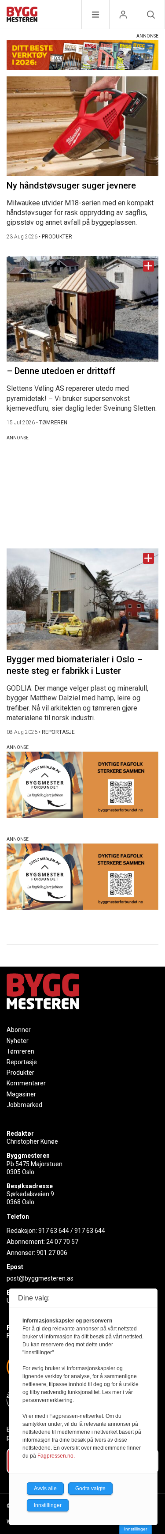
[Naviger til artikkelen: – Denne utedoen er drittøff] (82, 309)
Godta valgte (90, 1488)
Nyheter (18, 1040)
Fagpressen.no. (56, 1456)
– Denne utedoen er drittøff (61, 371)
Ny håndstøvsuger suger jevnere (71, 185)
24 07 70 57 (62, 1241)
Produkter (20, 1072)
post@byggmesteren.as (40, 1278)
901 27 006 (52, 1252)
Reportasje (22, 1061)
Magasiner (21, 1094)
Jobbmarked (24, 1104)
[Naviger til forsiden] (22, 16)
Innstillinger (135, 1528)
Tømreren (20, 1051)
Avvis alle (45, 1488)
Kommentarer (26, 1083)
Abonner (19, 1029)
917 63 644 (53, 1230)
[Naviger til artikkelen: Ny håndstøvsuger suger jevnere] (82, 126)
